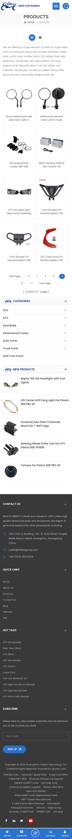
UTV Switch (9, 666)
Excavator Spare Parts (34, 775)
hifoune (40, 808)
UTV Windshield (12, 660)
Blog (5, 606)
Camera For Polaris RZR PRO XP (40, 466)
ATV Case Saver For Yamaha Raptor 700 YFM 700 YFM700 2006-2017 (51, 258)
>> (31, 283)
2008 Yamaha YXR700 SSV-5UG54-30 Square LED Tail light (52, 165)
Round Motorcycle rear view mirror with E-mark (19, 118)
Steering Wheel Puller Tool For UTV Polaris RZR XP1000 (43, 446)
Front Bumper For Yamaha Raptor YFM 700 (19, 258)
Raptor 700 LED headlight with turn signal (43, 381)
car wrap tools (49, 783)
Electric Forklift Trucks (26, 783)
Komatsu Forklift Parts (21, 812)
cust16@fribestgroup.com (23, 550)
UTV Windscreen (12, 642)
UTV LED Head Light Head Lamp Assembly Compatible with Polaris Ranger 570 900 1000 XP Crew (19, 211)
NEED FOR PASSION (29, 6)
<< (28, 276)
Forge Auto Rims (58, 775)
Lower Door (9, 672)
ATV (5, 318)
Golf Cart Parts (13, 356)
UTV (5, 310)
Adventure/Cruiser (16, 333)
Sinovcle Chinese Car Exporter (46, 779)
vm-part (58, 812)
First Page (14, 276)
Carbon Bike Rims (53, 787)
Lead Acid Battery (36, 791)
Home (6, 582)
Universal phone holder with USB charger (19, 165)
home (31, 22)
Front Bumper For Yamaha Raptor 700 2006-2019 (51, 211)
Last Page (45, 283)
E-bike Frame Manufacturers (28, 803)
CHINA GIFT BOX (17, 779)
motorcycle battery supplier (25, 787)
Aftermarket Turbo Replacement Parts (36, 795)
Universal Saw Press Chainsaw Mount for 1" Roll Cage (40, 424)
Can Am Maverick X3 (15, 678)
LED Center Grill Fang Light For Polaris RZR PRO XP (45, 402)
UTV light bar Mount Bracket (19, 684)
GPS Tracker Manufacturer (36, 799)
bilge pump (54, 808)
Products (8, 594)
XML (5, 618)
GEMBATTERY (43, 812)
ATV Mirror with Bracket (16, 696)
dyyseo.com (59, 769)
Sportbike (9, 325)
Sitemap (7, 612)
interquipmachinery (22, 808)
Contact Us (9, 600)
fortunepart (53, 803)
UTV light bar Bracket (15, 691)
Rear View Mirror (12, 648)
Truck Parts (10, 348)
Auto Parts (10, 341)
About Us (8, 588)
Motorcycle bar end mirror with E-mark (52, 118)
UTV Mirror (8, 654)
